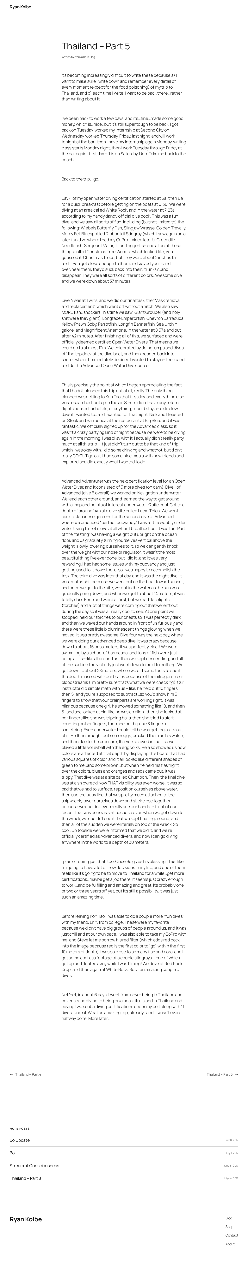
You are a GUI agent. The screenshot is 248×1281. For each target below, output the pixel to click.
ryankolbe (80, 57)
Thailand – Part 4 (28, 1074)
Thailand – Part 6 (220, 1074)
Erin (93, 922)
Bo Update (20, 1140)
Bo (12, 1152)
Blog (92, 57)
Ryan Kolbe (20, 7)
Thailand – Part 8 (25, 1178)
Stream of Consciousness (34, 1165)
